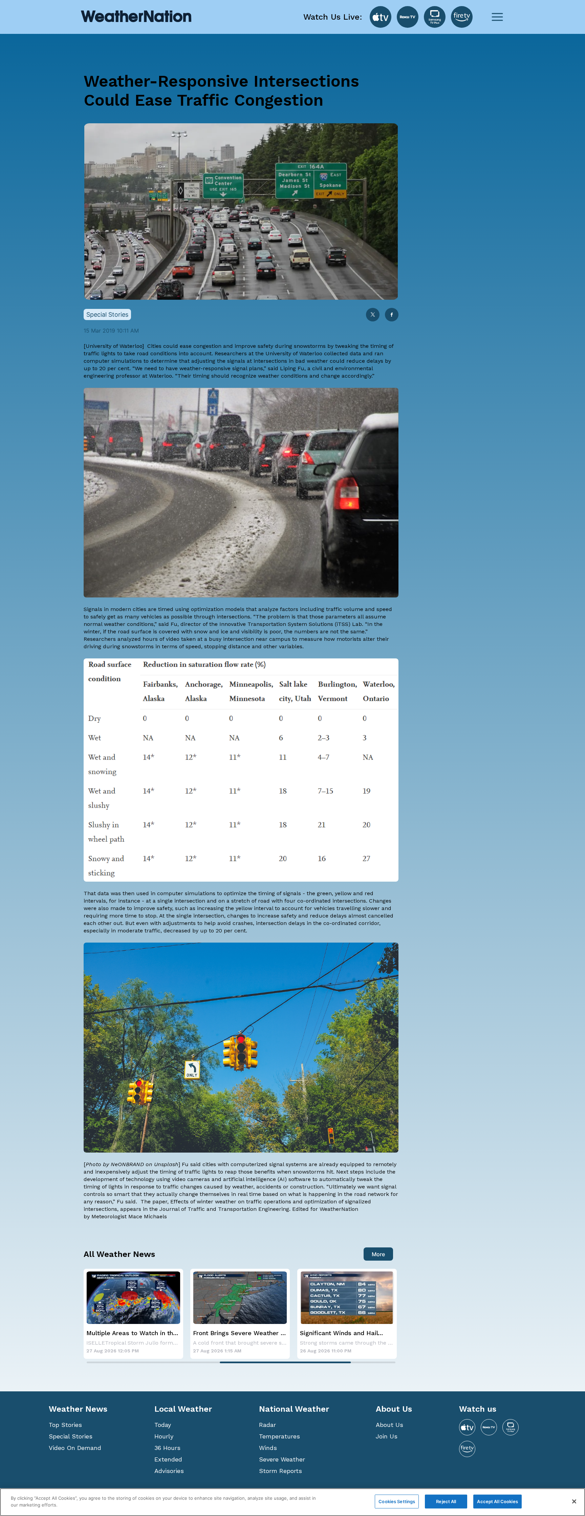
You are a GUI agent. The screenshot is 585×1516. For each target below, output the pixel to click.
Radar (267, 1424)
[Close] (574, 1501)
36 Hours (167, 1447)
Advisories (169, 1470)
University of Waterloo (114, 346)
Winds (268, 1447)
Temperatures (279, 1436)
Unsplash (166, 1164)
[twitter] (373, 315)
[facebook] (392, 315)
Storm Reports (280, 1470)
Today (162, 1424)
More (378, 1254)
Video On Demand (75, 1447)
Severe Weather (282, 1459)
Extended (168, 1459)
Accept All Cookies (497, 1501)
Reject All (446, 1501)
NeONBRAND (127, 1164)
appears (130, 1209)
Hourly (163, 1436)
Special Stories (70, 1436)
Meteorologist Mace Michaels (129, 1216)
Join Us (386, 1436)
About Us (389, 1424)
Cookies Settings (396, 1501)
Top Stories (65, 1424)
